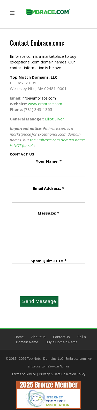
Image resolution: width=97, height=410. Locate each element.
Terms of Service (24, 374)
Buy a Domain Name (62, 342)
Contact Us (61, 336)
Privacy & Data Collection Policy (62, 374)
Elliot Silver (54, 118)
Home (19, 336)
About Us (38, 336)
